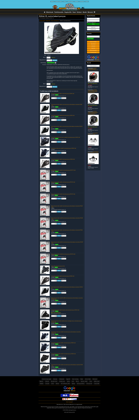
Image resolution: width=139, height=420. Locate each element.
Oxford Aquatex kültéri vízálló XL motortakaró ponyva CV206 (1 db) (63, 159)
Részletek (64, 110)
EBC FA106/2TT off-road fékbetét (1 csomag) (93, 152)
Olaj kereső (93, 48)
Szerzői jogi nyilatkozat (80, 383)
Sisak (74, 12)
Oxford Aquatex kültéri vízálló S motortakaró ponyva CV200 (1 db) (62, 276)
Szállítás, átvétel (70, 1)
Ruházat (79, 12)
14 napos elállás (96, 383)
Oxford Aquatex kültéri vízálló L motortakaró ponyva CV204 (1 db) (62, 93)
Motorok (90, 12)
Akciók (85, 12)
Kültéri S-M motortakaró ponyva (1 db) (58, 266)
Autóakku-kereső (62, 381)
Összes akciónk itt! (93, 65)
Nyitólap (52, 1)
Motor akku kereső (93, 50)
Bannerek (57, 383)
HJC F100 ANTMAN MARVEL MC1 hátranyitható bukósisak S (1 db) (93, 69)
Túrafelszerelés (58, 12)
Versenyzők (82, 1)
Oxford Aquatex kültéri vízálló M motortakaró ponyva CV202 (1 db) (62, 115)
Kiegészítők (68, 12)
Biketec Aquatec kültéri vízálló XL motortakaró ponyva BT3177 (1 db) (63, 170)
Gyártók (86, 1)
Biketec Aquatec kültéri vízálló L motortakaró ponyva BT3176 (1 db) (63, 182)
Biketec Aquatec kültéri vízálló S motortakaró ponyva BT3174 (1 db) (63, 194)
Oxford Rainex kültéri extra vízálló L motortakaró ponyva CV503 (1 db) (63, 342)
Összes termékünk (93, 41)
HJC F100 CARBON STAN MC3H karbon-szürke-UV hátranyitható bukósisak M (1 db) (93, 113)
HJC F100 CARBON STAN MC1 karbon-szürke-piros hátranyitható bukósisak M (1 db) (93, 91)
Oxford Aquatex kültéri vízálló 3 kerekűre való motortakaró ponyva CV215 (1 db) (65, 310)
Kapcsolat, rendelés (58, 1)
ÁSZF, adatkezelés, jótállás (65, 383)
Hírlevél (65, 1)
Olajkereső (41, 381)
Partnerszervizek (89, 383)
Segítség (73, 383)
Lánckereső (47, 381)
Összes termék (42, 20)
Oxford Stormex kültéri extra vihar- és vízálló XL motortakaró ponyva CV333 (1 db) (65, 137)
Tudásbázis (76, 1)
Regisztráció (93, 27)
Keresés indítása (90, 38)
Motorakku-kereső (54, 381)
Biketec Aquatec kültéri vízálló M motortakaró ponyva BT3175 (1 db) (63, 254)
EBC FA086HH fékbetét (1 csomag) (93, 134)
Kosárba (55, 60)
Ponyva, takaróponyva (55, 20)
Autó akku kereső (93, 52)
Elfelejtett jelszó (93, 29)
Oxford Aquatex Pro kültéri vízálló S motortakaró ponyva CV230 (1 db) (63, 353)
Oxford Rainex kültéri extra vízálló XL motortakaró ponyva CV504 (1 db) (63, 148)
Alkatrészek (49, 12)
